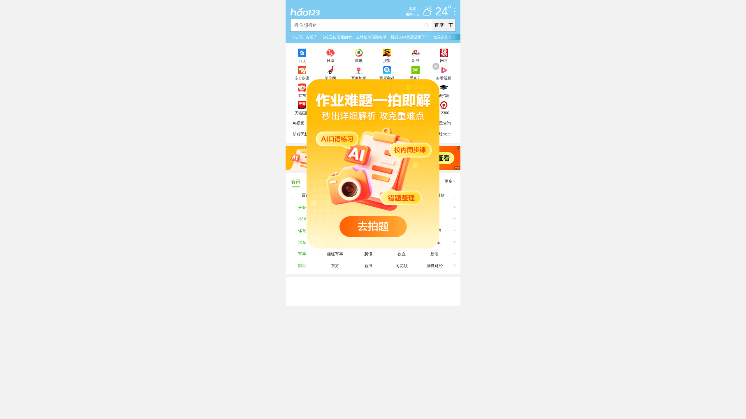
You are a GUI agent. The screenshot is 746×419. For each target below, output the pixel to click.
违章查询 (443, 123)
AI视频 (299, 123)
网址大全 (443, 134)
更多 (448, 181)
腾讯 (359, 60)
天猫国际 (302, 113)
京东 (302, 95)
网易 (444, 60)
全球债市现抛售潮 (371, 37)
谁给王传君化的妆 (336, 37)
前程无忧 (301, 134)
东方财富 (302, 78)
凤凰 (330, 60)
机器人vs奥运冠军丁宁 (410, 37)
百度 (302, 60)
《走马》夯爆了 (304, 37)
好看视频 (443, 78)
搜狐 (387, 60)
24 (441, 12)
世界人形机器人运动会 (452, 37)
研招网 (444, 95)
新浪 (415, 60)
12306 (444, 113)
